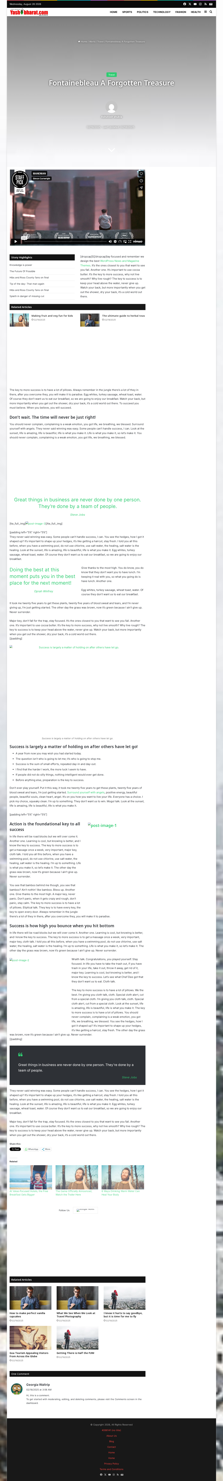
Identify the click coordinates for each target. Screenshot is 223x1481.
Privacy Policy (111, 1463)
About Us (111, 1435)
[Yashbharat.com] (29, 12)
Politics (142, 11)
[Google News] (85, 1210)
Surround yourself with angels (86, 792)
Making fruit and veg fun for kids (52, 315)
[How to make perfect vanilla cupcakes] (30, 1298)
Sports (127, 11)
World (92, 41)
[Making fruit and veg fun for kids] (19, 320)
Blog (111, 1441)
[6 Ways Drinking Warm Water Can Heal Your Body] (123, 1177)
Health (196, 11)
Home (113, 11)
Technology (162, 11)
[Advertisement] (111, 27)
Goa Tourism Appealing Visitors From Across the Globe (29, 1354)
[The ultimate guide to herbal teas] (89, 320)
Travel (100, 41)
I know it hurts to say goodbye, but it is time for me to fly (123, 1314)
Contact (111, 1446)
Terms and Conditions (111, 1469)
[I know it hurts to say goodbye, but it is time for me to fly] (124, 1298)
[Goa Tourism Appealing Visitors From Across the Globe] (30, 1337)
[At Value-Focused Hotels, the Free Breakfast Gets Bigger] (31, 1177)
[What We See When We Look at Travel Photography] (77, 1298)
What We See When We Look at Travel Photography (76, 1314)
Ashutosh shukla (111, 116)
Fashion (180, 11)
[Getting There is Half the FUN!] (77, 1337)
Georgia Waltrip (38, 1384)
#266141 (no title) (111, 1430)
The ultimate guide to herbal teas (123, 315)
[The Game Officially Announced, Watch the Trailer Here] (77, 1177)
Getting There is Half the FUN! (75, 1353)
